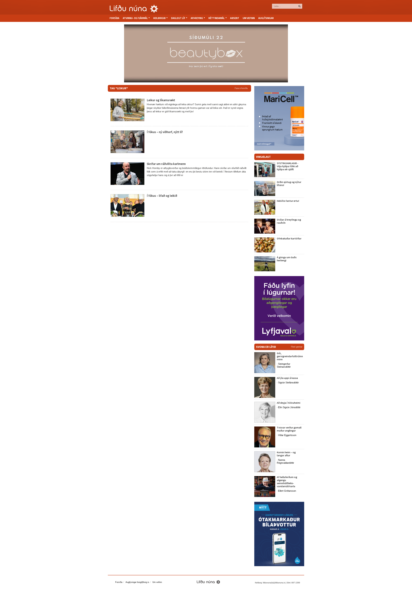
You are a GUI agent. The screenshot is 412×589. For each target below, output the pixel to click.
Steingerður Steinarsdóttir (284, 365)
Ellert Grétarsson (287, 490)
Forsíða (114, 18)
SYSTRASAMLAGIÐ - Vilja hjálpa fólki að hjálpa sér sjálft (287, 166)
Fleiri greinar (296, 347)
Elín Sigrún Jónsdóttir (289, 407)
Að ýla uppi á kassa (287, 378)
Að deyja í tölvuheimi (289, 402)
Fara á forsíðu (241, 88)
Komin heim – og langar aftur (286, 454)
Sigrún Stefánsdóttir (288, 382)
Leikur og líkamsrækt (161, 100)
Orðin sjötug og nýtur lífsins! (289, 183)
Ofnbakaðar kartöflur (289, 238)
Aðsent (234, 18)
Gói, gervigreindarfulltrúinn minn (290, 356)
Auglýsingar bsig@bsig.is (137, 582)
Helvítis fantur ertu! (288, 200)
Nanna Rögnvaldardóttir (285, 461)
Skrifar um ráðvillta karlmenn (166, 164)
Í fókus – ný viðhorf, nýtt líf (165, 132)
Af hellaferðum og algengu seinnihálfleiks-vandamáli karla (287, 481)
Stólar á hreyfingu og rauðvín (289, 221)
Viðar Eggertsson (287, 435)
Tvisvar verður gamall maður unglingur (289, 429)
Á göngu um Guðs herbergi (286, 259)
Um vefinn (249, 18)
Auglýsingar (266, 18)
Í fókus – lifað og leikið (162, 196)
